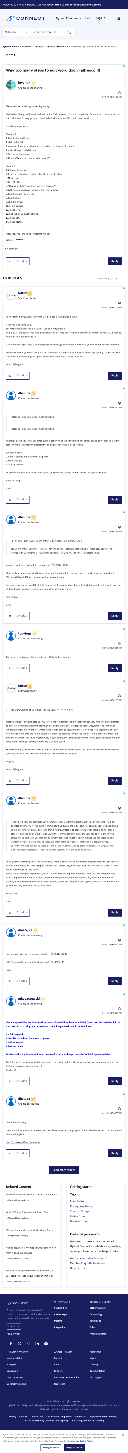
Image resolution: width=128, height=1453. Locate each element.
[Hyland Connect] (25, 18)
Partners (58, 1371)
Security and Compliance (59, 1416)
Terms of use (36, 1416)
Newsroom (59, 1384)
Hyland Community (68, 18)
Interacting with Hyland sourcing (88, 1420)
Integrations (60, 1327)
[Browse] (119, 18)
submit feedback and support (83, 4)
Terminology (96, 1314)
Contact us (13, 1326)
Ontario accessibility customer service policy (46, 1420)
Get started (54, 4)
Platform (26, 46)
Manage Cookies (51, 1447)
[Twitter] (20, 1344)
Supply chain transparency (103, 1416)
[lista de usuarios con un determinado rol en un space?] (117, 279)
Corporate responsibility (66, 1377)
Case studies (60, 1308)
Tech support (96, 1377)
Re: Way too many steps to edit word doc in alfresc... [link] (92, 46)
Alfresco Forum (14, 1281)
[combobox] (52, 32)
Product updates (98, 1333)
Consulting (12, 1371)
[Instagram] (28, 1344)
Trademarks (80, 1416)
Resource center (98, 1308)
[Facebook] (11, 1344)
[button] (10, 261)
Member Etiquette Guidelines (88, 1263)
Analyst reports (62, 1314)
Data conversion (15, 1377)
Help (88, 18)
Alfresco (39, 46)
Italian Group (78, 1216)
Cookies (23, 1416)
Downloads (95, 1321)
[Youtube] (46, 1344)
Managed (11, 1364)
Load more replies (64, 1170)
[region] (64, 1441)
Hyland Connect (10, 46)
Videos (93, 1327)
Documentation (97, 1371)
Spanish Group (79, 1211)
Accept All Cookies (74, 1447)
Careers (58, 1358)
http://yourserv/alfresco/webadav (23, 1142)
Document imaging (16, 1384)
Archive (19, 239)
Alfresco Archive (55, 46)
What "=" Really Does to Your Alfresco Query (28, 1212)
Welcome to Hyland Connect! (88, 1258)
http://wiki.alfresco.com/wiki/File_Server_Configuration (37, 328)
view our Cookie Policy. (82, 1441)
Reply (114, 261)
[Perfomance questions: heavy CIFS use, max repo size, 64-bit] (123, 279)
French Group (78, 1201)
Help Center (77, 1268)
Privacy (12, 1416)
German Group (79, 1221)
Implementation (15, 1358)
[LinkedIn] (37, 1344)
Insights (58, 1321)
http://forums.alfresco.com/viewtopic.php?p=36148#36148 (35, 962)
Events (93, 1358)
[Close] (122, 1435)
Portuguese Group (81, 1206)
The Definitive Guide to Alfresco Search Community (31, 1194)
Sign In (100, 18)
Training (94, 1364)
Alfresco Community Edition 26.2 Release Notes (29, 1230)
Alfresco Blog (13, 1200)
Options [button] (9, 54)
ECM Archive (14, 248)
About (57, 1364)
